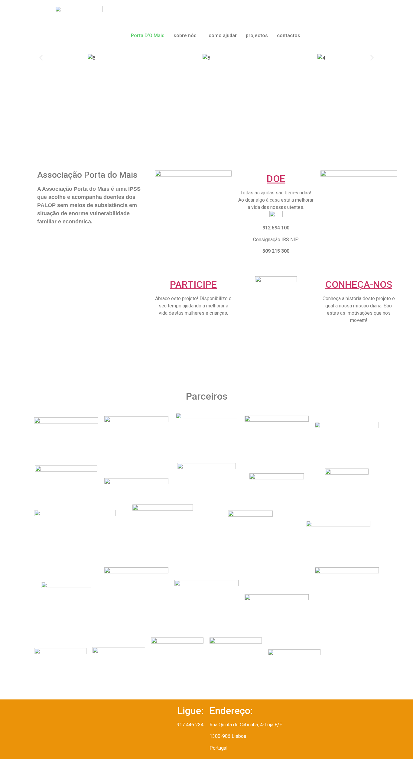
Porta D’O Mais (147, 35)
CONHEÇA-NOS (358, 284)
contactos (288, 35)
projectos (257, 35)
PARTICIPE (193, 284)
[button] (186, 36)
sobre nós (185, 35)
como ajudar (223, 35)
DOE (276, 178)
